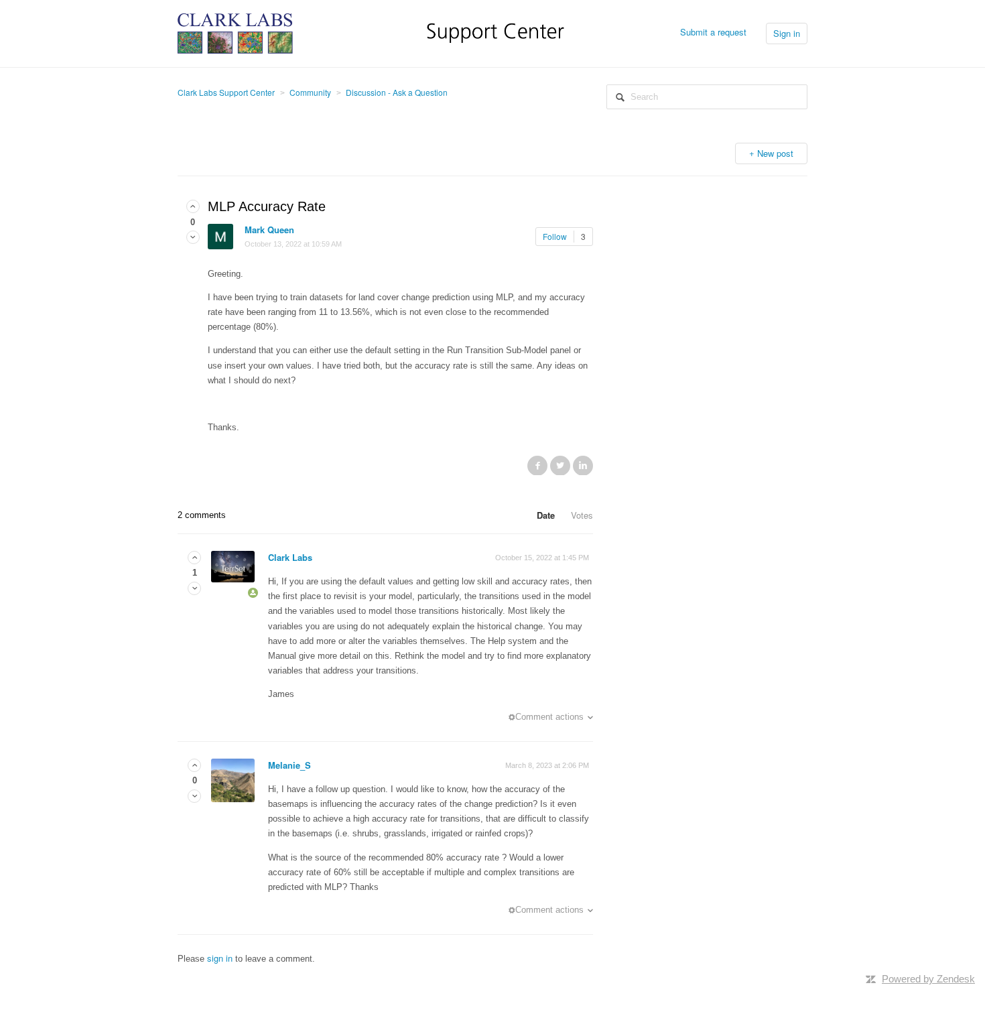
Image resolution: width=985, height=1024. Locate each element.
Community (310, 92)
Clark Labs (290, 557)
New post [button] (775, 153)
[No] (193, 237)
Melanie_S (289, 765)
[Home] (371, 31)
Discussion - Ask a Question (397, 92)
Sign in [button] (786, 33)
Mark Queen (269, 229)
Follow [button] (555, 236)
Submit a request (713, 31)
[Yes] (193, 206)
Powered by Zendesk (928, 978)
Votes (582, 515)
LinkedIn (583, 465)
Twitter (560, 465)
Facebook (537, 465)
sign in (220, 958)
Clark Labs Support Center (226, 92)
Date (546, 515)
